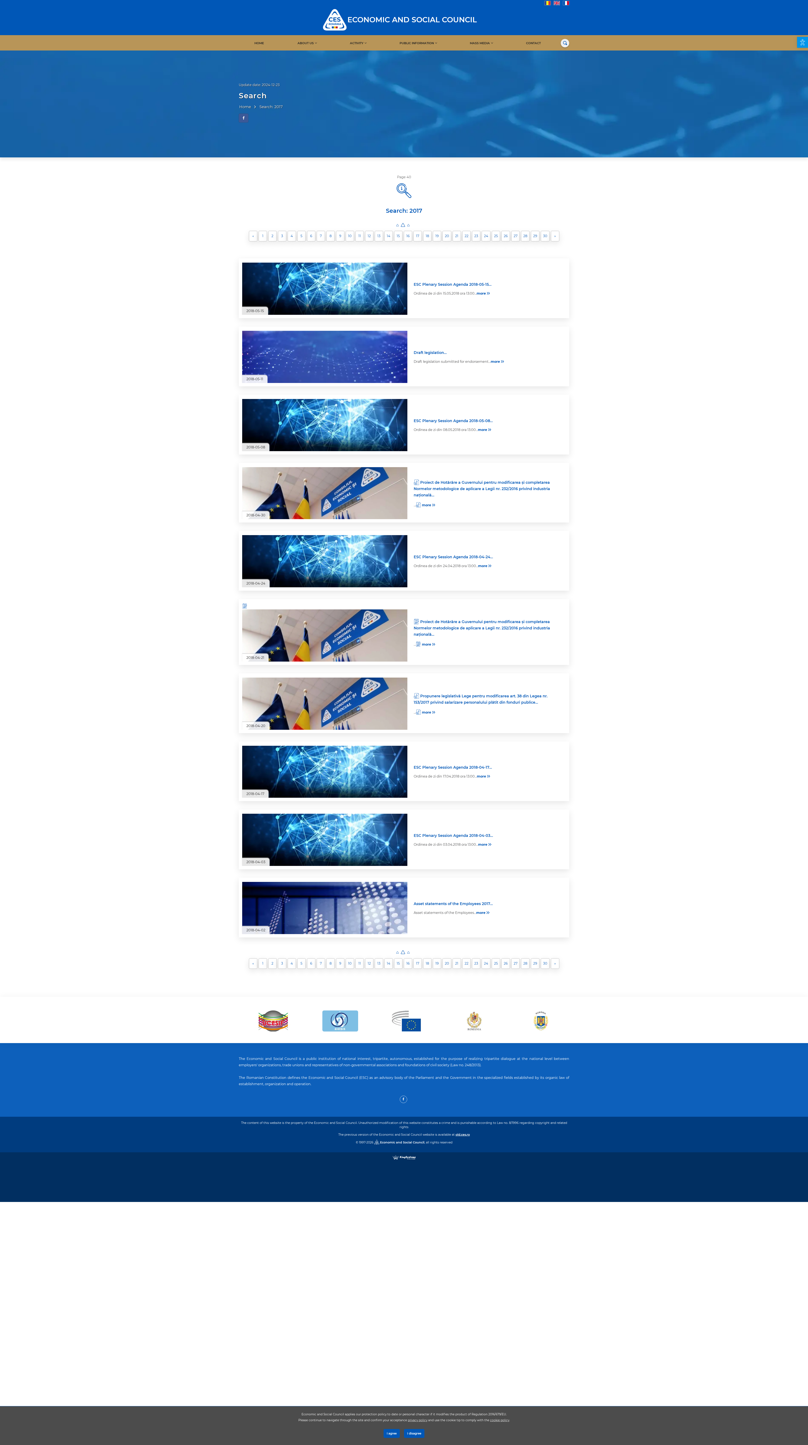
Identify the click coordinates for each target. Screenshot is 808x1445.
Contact (533, 43)
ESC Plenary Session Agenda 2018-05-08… (453, 421)
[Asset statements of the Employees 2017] (324, 908)
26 (506, 236)
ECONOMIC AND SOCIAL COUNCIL (412, 19)
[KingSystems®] (404, 1157)
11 (359, 236)
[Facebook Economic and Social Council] (403, 1099)
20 (447, 236)
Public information (417, 43)
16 (408, 236)
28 (525, 236)
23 (476, 236)
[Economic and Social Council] (335, 19)
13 (378, 236)
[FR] (566, 3)
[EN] (557, 3)
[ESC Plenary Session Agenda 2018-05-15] (324, 289)
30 (545, 236)
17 (417, 236)
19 (437, 236)
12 (369, 236)
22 (466, 236)
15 (398, 236)
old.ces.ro (463, 1135)
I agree (392, 1433)
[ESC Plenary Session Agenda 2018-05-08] (324, 425)
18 (427, 236)
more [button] (481, 293)
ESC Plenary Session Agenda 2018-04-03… (453, 835)
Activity (356, 43)
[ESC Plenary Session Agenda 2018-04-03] (324, 840)
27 (515, 236)
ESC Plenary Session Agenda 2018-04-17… (453, 767)
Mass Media (480, 43)
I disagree (414, 1433)
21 (456, 236)
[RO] (547, 3)
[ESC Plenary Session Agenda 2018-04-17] (324, 772)
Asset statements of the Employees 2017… (453, 903)
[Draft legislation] (324, 357)
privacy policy (417, 1420)
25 (496, 236)
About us (306, 43)
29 (535, 236)
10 (350, 236)
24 (486, 236)
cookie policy (499, 1420)
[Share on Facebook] (243, 118)
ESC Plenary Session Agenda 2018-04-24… (453, 557)
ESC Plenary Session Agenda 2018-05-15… (453, 284)
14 (388, 236)
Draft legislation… (430, 352)
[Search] (565, 43)
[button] (802, 42)
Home (259, 43)
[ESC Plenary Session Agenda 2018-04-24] (324, 561)
